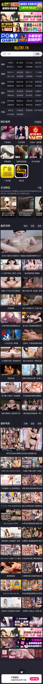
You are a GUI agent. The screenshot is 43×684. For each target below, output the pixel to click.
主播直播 (29, 76)
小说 (3, 102)
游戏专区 (38, 63)
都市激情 (10, 101)
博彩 (3, 64)
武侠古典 (38, 101)
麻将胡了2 (10, 67)
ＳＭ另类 (38, 76)
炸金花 (19, 67)
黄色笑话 (29, 105)
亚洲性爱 (10, 82)
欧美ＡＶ (29, 72)
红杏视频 (10, 114)
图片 (3, 93)
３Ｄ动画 (38, 72)
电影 (3, 83)
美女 (25, 226)
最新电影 (5, 423)
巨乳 (32, 226)
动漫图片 (38, 91)
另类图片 (38, 95)
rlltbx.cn (21, 48)
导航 (3, 112)
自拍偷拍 (19, 72)
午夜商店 (19, 110)
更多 (39, 226)
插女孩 (10, 110)
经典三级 (19, 86)
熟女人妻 (10, 76)
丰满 (25, 423)
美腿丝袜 (10, 95)
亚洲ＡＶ (10, 72)
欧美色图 (29, 91)
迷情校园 (10, 105)
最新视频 (5, 225)
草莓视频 (29, 110)
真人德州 (19, 63)
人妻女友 (29, 101)
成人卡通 (29, 82)
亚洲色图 (19, 91)
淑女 (32, 423)
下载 (39, 188)
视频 (3, 74)
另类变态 (38, 86)
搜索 (37, 54)
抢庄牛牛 (38, 67)
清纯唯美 (19, 95)
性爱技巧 (38, 105)
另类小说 (19, 105)
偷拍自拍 (19, 82)
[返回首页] (40, 679)
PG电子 (10, 63)
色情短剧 (19, 114)
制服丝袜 (10, 86)
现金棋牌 (29, 67)
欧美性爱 (38, 82)
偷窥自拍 (10, 91)
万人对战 (29, 63)
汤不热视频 (38, 110)
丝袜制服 (19, 76)
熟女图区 (29, 95)
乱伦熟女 (29, 86)
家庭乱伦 (19, 101)
